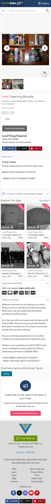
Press (37, 475)
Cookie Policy (37, 481)
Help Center (37, 478)
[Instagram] (25, 493)
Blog (14, 478)
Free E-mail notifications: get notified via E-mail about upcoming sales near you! (25, 461)
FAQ (14, 469)
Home (6, 374)
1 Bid (7, 119)
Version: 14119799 (26, 452)
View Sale (43, 200)
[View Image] (7, 84)
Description (7, 156)
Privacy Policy (37, 472)
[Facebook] (13, 493)
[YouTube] (31, 493)
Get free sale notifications (25, 413)
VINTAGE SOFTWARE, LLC (32, 444)
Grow (14, 475)
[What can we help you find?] (47, 10)
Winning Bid (8, 108)
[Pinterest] (37, 493)
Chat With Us (27, 438)
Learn (14, 472)
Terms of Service (37, 469)
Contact (14, 481)
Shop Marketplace (14, 128)
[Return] (3, 10)
